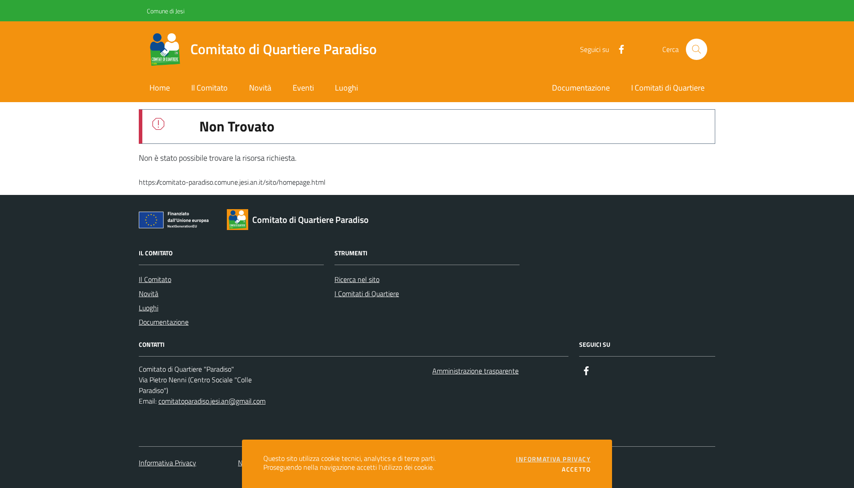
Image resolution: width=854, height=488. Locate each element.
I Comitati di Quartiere (366, 293)
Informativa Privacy (167, 462)
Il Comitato (155, 279)
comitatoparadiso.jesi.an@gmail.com (212, 401)
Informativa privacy (553, 459)
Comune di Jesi (150, 11)
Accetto (576, 469)
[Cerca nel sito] (696, 49)
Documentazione (164, 322)
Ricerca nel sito (356, 279)
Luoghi (148, 307)
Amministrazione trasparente (475, 370)
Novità (148, 293)
